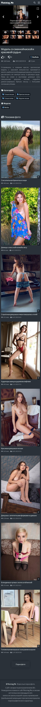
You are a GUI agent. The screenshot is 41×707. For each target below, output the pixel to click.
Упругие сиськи (23, 98)
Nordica (6, 107)
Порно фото (20, 664)
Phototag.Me (7, 2)
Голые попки (8, 98)
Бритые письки (24, 94)
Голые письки (9, 94)
